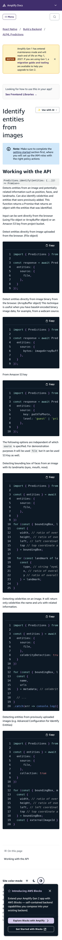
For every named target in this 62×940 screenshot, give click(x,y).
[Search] (54, 16)
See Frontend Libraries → (21, 94)
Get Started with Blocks (29, 929)
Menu (11, 16)
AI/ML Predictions (13, 34)
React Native (10, 29)
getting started (21, 152)
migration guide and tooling (33, 62)
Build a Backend (32, 29)
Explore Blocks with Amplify (29, 920)
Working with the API (27, 171)
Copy (53, 246)
